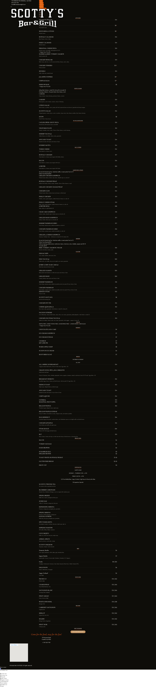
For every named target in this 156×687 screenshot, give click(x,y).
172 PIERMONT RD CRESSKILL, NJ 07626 (21, 1)
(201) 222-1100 (15, 2)
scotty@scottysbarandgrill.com (18, 4)
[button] (78, 632)
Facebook (46, 664)
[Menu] (11, 6)
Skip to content (3, 667)
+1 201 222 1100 (46, 642)
